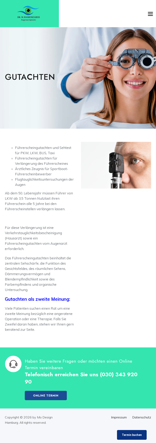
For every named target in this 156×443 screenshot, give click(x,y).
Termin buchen (132, 435)
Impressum (119, 417)
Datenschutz (141, 417)
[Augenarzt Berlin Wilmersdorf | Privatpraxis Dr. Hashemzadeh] (28, 13)
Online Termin (45, 395)
